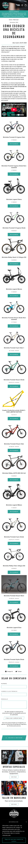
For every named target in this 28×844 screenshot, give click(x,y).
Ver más (14, 777)
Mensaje (4, 699)
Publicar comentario (14, 718)
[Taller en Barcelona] (14, 788)
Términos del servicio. (15, 726)
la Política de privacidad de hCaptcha (16, 724)
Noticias (15, 19)
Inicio (10, 19)
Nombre (4, 683)
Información (13, 822)
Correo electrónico (9, 691)
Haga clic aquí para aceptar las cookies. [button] (14, 840)
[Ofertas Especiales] (14, 757)
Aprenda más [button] (6, 835)
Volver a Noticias (15, 737)
